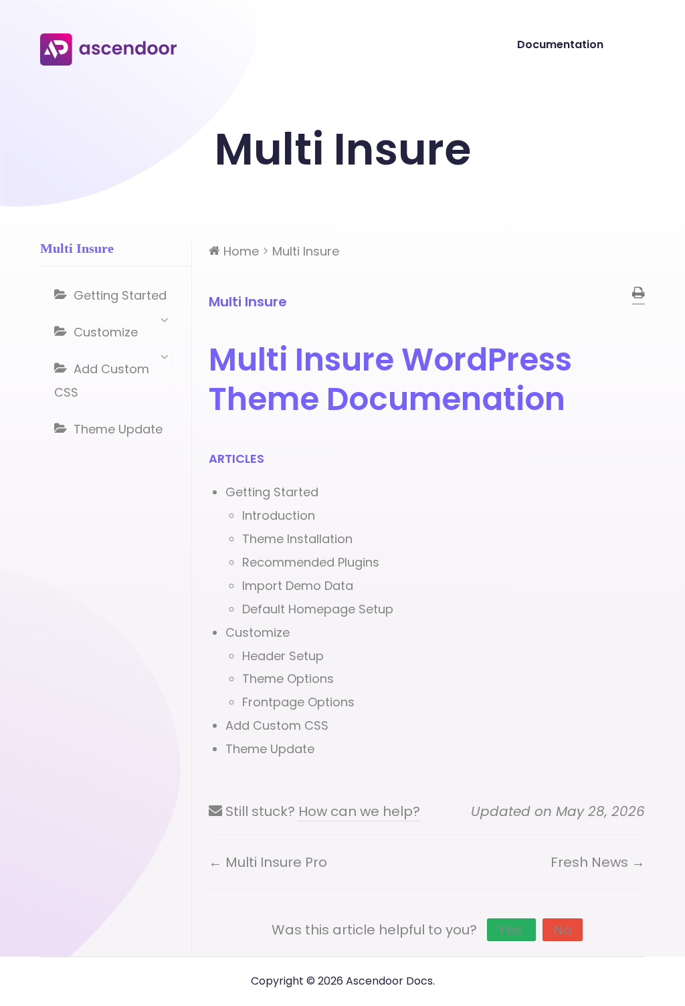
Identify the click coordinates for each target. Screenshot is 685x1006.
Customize (106, 332)
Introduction (278, 515)
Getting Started (120, 295)
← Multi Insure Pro (268, 862)
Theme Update (118, 429)
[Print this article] (638, 294)
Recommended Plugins (310, 562)
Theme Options (288, 678)
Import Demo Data (297, 585)
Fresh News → (598, 862)
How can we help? (359, 811)
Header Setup (283, 655)
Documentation (560, 44)
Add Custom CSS (101, 381)
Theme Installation (297, 538)
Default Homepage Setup (317, 609)
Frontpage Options (298, 702)
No (562, 929)
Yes (511, 929)
